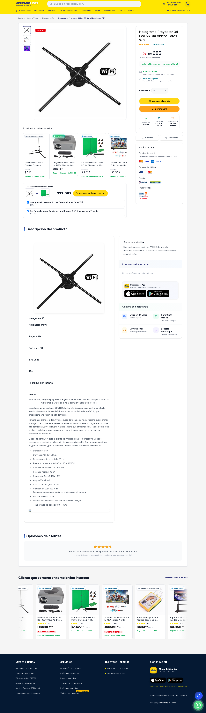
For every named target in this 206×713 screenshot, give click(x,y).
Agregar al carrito (161, 101)
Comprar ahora (159, 109)
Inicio (20, 18)
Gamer (97, 11)
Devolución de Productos (71, 668)
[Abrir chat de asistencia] (199, 696)
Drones (131, 11)
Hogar (122, 11)
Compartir (173, 138)
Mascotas (86, 11)
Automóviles (109, 11)
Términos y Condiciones (71, 683)
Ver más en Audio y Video (176, 578)
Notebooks (39, 11)
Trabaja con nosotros (69, 693)
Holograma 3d (48, 18)
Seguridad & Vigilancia (68, 11)
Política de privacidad (69, 673)
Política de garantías (69, 688)
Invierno (51, 11)
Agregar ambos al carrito (91, 193)
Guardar (149, 138)
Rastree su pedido (68, 678)
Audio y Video (32, 18)
